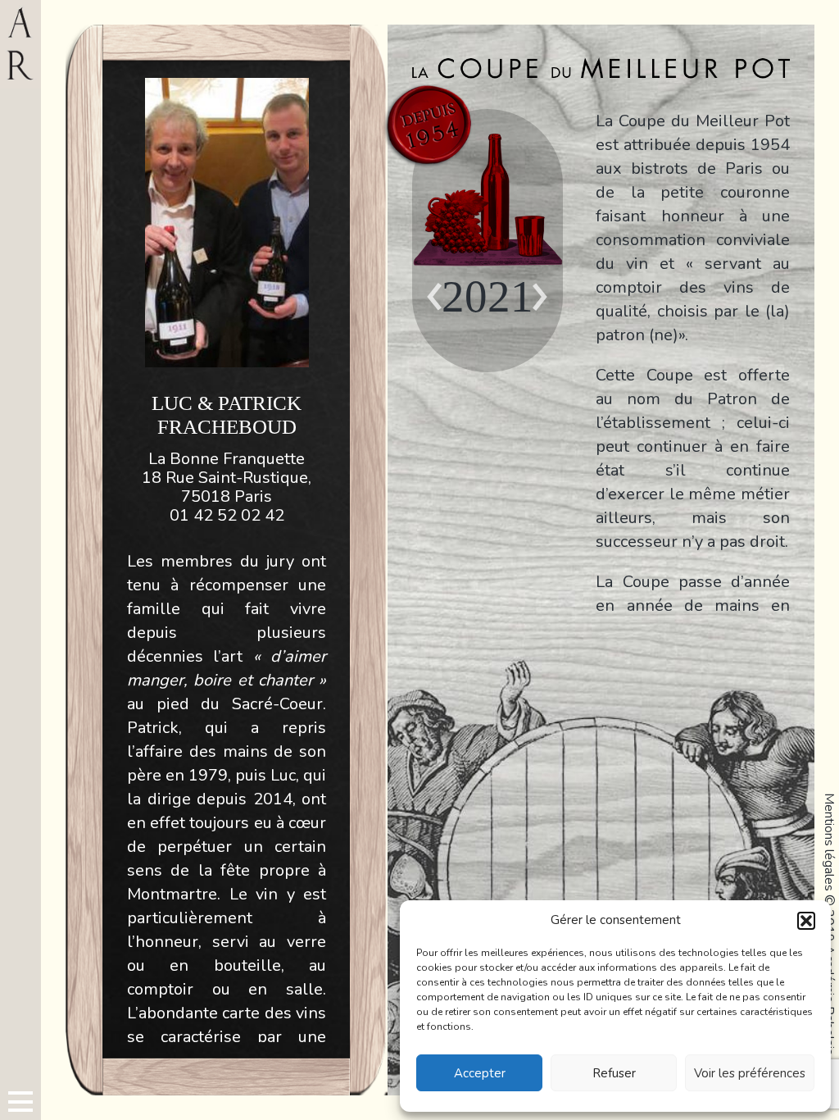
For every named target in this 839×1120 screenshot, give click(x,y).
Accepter (480, 1073)
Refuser (614, 1073)
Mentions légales (829, 842)
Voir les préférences (749, 1073)
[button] (806, 921)
